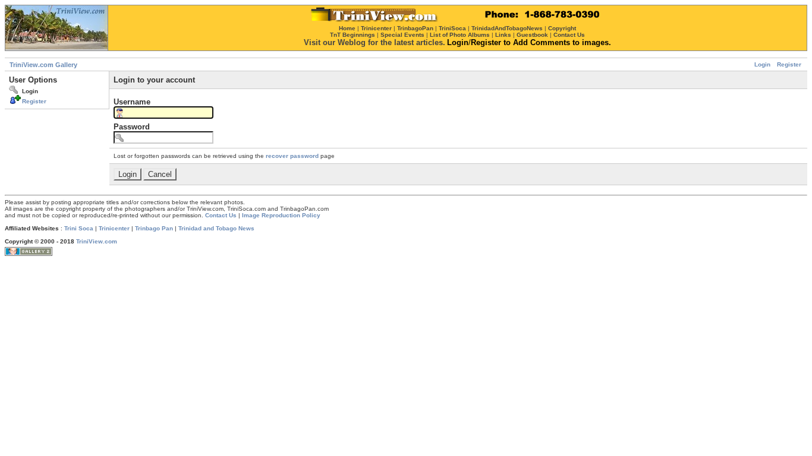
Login (762, 64)
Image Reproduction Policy (281, 215)
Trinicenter (114, 228)
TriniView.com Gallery (43, 64)
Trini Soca (78, 228)
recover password (292, 156)
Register (789, 64)
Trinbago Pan (154, 228)
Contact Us (221, 215)
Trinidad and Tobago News (216, 228)
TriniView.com (96, 241)
